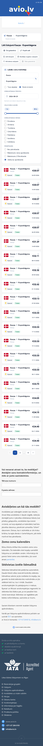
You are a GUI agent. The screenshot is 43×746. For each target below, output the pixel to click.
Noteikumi (8, 709)
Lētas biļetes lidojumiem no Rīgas (15, 677)
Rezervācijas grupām (12, 684)
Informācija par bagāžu (13, 706)
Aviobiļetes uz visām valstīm (15, 693)
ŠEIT (9, 616)
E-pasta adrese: (8, 490)
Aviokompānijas (10, 703)
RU (39, 2)
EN (41, 2)
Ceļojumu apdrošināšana (14, 690)
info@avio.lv (36, 619)
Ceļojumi (7, 687)
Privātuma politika (11, 712)
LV (36, 2)
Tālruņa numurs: (9, 481)
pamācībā (10, 559)
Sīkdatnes (8, 715)
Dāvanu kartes (9, 699)
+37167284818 (24, 619)
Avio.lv (21, 23)
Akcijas (7, 696)
